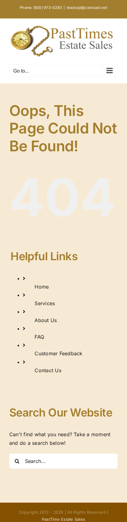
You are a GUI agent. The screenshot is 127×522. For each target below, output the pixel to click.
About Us (46, 320)
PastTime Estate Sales (63, 519)
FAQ (39, 337)
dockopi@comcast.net (87, 7)
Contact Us (48, 370)
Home (42, 287)
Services (45, 303)
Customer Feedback (58, 353)
